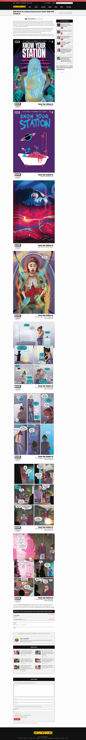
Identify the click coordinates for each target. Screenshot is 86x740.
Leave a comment (47, 633)
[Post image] (16, 652)
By (34, 633)
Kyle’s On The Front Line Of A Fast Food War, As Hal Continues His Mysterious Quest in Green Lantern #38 (45, 0)
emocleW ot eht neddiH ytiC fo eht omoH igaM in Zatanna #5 (47, 666)
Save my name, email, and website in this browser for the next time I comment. (28, 706)
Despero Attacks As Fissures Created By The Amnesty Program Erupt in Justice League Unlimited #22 (26, 667)
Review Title (16, 708)
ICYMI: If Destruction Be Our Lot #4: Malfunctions (66, 37)
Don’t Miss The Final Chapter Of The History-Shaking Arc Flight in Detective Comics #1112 (48, 660)
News (29, 633)
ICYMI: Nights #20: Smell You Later (66, 31)
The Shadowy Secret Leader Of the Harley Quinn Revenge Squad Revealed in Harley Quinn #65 (26, 652)
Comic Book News (25, 633)
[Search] (71, 3)
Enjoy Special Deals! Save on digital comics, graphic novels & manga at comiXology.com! (64, 67)
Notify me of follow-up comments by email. (23, 715)
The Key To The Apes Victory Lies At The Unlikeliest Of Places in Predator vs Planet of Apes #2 (26, 660)
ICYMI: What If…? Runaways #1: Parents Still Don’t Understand (66, 43)
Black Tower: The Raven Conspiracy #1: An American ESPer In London (66, 25)
